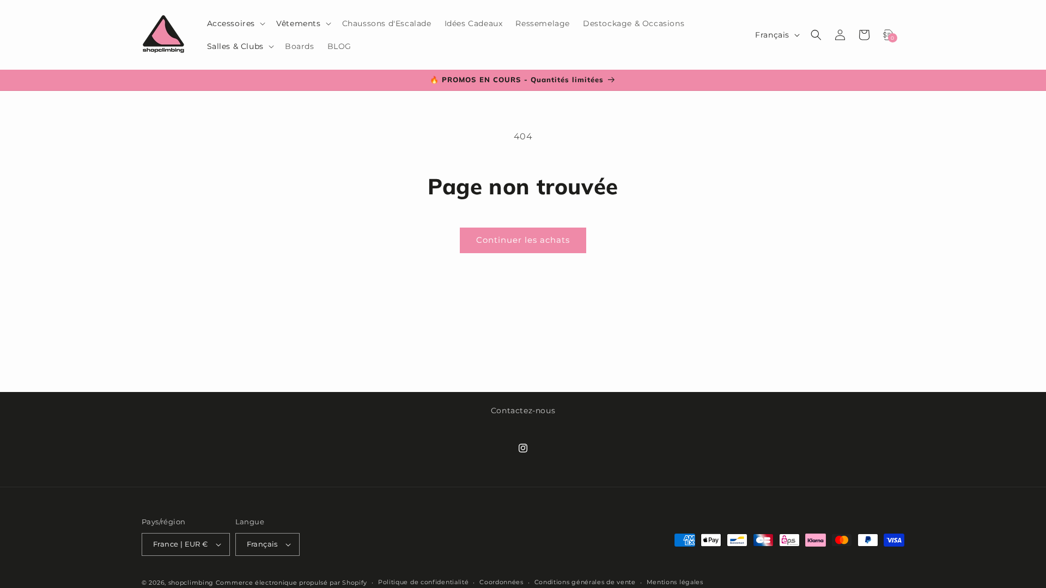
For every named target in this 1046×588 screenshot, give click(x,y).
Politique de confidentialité (423, 582)
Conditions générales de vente (585, 582)
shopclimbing (191, 582)
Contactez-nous (523, 410)
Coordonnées (501, 582)
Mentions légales (675, 582)
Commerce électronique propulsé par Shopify (291, 582)
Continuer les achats (523, 240)
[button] (235, 23)
